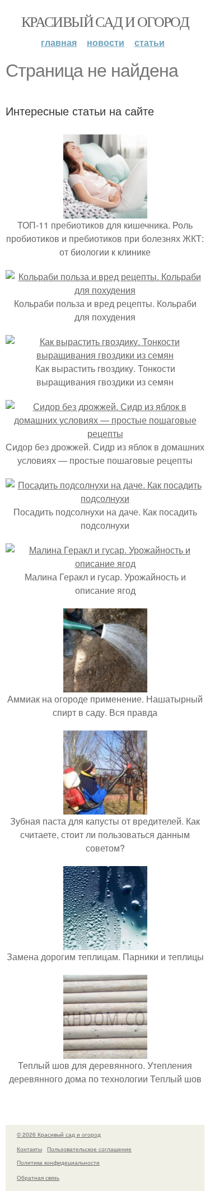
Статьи (149, 42)
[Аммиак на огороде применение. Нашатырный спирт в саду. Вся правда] (105, 685)
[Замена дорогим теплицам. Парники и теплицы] (105, 943)
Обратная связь (38, 1177)
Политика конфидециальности (58, 1162)
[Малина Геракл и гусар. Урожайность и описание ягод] (105, 563)
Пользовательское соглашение (89, 1149)
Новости (105, 42)
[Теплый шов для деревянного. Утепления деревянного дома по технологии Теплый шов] (105, 1051)
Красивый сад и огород (105, 21)
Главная (59, 42)
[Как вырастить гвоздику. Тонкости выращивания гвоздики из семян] (105, 354)
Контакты (29, 1149)
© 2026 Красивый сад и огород (59, 1134)
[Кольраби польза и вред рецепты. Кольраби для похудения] (105, 289)
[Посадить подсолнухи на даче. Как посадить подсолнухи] (105, 498)
